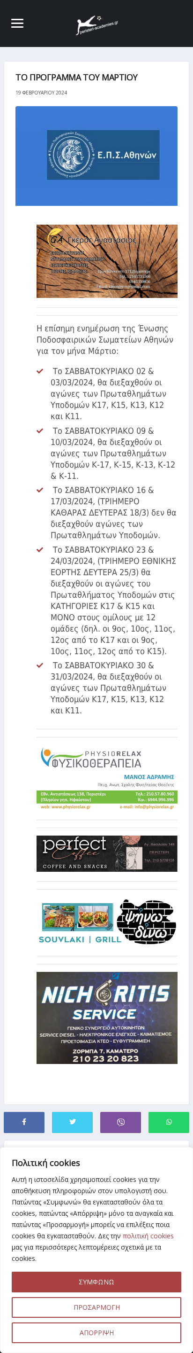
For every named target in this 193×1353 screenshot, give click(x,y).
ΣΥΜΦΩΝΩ (96, 1281)
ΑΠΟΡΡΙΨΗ (97, 1332)
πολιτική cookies (148, 1235)
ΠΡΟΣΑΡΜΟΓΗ (97, 1307)
